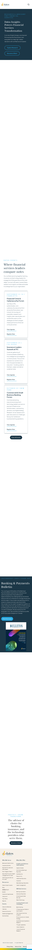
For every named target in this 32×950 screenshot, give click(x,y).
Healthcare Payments (21, 878)
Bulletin (4, 892)
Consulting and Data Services (21, 897)
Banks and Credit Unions (7, 863)
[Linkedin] (15, 936)
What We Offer (20, 860)
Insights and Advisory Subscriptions (22, 864)
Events (4, 904)
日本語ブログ (5, 889)
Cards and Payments (21, 894)
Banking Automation (21, 891)
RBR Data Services (21, 888)
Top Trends (4, 898)
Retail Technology (20, 900)
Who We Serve (6, 860)
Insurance (18, 880)
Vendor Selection (20, 927)
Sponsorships (5, 916)
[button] (28, 4)
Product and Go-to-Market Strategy (22, 917)
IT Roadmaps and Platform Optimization (22, 910)
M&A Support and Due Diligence (21, 914)
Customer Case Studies (7, 894)
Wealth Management (21, 885)
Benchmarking (19, 907)
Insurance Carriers (6, 865)
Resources (5, 882)
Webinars (4, 909)
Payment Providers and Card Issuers (7, 868)
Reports (4, 901)
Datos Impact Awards (7, 885)
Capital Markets (20, 868)
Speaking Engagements (7, 913)
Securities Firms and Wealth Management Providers (8, 874)
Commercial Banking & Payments (21, 871)
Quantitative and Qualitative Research (22, 921)
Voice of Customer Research (20, 930)
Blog (3, 887)
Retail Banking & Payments (22, 883)
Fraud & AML (19, 876)
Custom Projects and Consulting (22, 903)
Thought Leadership (21, 925)
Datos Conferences (6, 907)
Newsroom (4, 896)
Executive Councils (6, 911)
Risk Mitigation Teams (7, 871)
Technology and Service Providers (7, 878)
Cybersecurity (19, 874)
